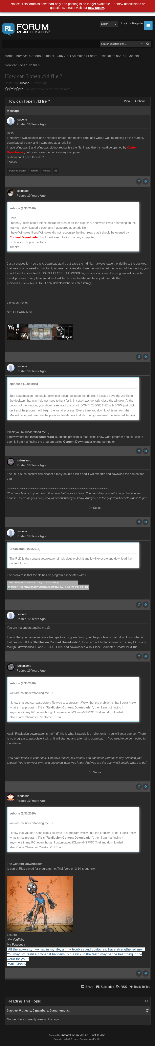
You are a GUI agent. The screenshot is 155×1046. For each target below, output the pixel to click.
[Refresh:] (147, 1010)
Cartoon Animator (41, 56)
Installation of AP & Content (119, 56)
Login (124, 23)
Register (137, 23)
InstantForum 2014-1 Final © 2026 (83, 1035)
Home (9, 56)
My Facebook (16, 944)
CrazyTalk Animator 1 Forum (77, 56)
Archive (21, 56)
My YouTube (16, 939)
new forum (96, 8)
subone (24, 83)
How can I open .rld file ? (22, 65)
